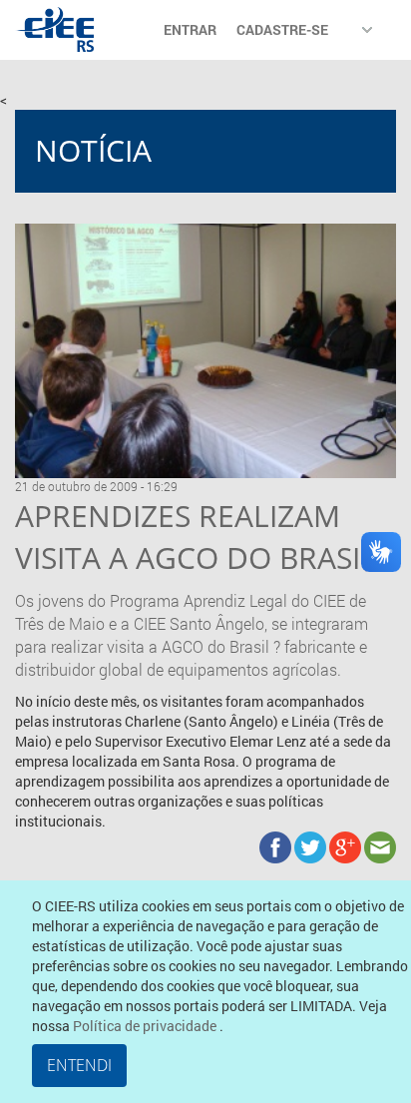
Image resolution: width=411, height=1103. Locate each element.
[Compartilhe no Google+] (346, 844)
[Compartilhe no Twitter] (311, 844)
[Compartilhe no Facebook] (276, 844)
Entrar (190, 29)
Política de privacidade (146, 1025)
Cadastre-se (282, 29)
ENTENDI (79, 1065)
